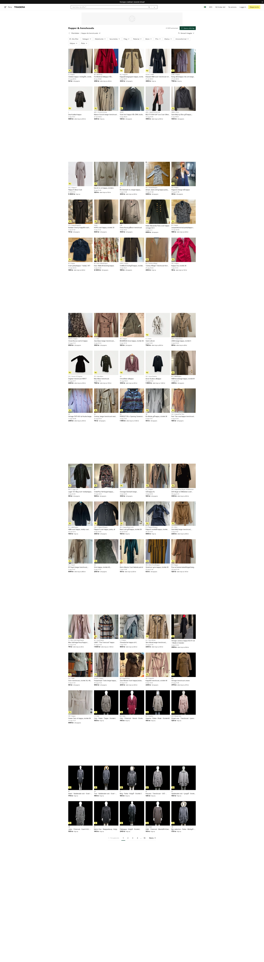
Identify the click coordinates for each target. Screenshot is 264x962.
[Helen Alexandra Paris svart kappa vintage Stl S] (158, 211)
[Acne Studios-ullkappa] (158, 363)
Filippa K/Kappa (102, 527)
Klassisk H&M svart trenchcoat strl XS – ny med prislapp (157, 77)
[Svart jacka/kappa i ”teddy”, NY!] (80, 250)
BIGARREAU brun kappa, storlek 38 (132, 341)
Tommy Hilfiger (152, 263)
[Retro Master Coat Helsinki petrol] (132, 551)
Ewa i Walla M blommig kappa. (104, 266)
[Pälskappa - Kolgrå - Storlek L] (132, 813)
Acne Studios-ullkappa (153, 379)
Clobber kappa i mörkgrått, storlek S (80, 77)
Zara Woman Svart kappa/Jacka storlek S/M (130, 681)
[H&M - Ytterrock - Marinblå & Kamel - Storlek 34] (158, 813)
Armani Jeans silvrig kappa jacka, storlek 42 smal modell (157, 190)
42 (146, 187)
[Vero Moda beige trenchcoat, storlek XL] (158, 626)
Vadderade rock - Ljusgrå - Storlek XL (183, 794)
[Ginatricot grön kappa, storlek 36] (158, 551)
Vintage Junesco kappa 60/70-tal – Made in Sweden (183, 642)
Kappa (73, 74)
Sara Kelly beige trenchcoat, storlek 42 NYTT (181, 529)
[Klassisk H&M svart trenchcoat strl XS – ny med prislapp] (158, 61)
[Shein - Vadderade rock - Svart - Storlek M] (80, 778)
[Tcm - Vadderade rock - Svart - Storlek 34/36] (106, 778)
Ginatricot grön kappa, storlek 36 (157, 567)
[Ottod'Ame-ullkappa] (132, 363)
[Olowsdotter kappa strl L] (132, 626)
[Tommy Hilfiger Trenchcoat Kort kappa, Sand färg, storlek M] (158, 250)
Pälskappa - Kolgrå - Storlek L (130, 829)
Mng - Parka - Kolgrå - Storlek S (131, 793)
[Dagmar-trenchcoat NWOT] (80, 363)
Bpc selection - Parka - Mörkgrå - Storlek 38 (182, 829)
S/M (172, 338)
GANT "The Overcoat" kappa (104, 642)
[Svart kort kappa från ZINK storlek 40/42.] (132, 98)
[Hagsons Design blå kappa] (183, 174)
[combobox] (111, 7)
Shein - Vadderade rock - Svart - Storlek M (79, 794)
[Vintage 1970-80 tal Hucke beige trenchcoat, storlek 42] (80, 400)
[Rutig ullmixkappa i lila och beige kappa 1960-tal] (183, 61)
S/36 (172, 74)
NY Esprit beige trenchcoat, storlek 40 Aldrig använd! (78, 567)
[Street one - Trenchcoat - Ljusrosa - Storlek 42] (183, 702)
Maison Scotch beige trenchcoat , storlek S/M (106, 115)
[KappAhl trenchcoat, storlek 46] (158, 665)
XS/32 (70, 338)
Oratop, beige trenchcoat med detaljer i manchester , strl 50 (104, 416)
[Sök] (149, 7)
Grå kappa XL (150, 492)
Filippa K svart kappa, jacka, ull (104, 529)
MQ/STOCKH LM (155, 112)
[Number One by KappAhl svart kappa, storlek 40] (80, 211)
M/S (95, 112)
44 (172, 414)
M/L (172, 678)
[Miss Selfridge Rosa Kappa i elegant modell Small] (80, 626)
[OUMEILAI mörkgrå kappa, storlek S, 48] (132, 250)
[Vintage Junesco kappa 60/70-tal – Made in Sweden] (183, 626)
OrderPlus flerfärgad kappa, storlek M (103, 492)
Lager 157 (75, 489)
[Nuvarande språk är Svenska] (205, 7)
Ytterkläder (75, 33)
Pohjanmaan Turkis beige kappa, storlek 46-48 (105, 681)
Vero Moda (152, 640)
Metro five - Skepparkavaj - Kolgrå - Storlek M (106, 829)
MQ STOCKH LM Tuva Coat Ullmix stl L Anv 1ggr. (157, 115)
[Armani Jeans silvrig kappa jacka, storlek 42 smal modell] (158, 174)
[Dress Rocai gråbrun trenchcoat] (132, 211)
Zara (97, 338)
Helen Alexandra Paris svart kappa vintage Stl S (157, 227)
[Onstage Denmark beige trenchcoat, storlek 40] (132, 476)
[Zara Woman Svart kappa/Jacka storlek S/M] (132, 665)
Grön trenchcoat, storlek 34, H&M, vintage (80, 681)
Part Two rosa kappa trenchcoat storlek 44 (182, 416)
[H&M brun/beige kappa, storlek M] (183, 363)
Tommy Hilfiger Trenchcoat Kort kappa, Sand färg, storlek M (157, 266)
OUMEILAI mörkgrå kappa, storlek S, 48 (131, 266)
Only (97, 716)
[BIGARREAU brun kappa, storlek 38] (132, 325)
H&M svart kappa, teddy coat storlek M (78, 529)
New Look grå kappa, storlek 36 (131, 529)
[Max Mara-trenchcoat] (106, 363)
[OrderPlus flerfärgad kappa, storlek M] (106, 476)
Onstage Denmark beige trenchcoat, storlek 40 (128, 492)
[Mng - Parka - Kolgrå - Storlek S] (132, 778)
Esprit (73, 565)
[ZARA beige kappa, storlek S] (183, 325)
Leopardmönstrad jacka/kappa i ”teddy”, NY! (182, 228)
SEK (210, 7)
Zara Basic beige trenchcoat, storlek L (104, 341)
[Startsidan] (19, 7)
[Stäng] (262, 2)
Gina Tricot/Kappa (154, 565)
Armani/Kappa (153, 187)
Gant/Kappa (100, 640)
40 (69, 225)
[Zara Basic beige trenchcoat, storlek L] (106, 325)
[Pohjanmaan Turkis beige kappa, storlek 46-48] (106, 665)
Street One (177, 716)
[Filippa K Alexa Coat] (80, 174)
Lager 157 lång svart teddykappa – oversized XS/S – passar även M (80, 492)
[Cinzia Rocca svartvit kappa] (80, 325)
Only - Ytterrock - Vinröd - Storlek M (131, 718)
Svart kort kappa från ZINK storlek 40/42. (131, 115)
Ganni (149, 338)
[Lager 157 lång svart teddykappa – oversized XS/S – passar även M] (80, 476)
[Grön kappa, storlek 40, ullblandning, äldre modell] (106, 551)
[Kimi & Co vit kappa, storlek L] (106, 174)
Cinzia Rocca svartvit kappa (77, 341)
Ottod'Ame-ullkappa (127, 379)
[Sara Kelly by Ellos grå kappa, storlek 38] (183, 98)
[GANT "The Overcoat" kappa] (106, 626)
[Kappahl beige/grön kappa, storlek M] (132, 61)
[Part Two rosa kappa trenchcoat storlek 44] (183, 400)
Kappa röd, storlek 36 (178, 266)
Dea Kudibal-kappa (74, 114)
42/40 (121, 112)
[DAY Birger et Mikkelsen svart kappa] (183, 476)
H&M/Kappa (177, 376)
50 (95, 414)
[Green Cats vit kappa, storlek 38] (80, 702)
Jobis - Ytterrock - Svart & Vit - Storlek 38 (79, 829)
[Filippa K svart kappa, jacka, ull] (106, 513)
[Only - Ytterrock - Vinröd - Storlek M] (132, 702)
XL (146, 489)
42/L (147, 112)
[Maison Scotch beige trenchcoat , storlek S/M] (106, 98)
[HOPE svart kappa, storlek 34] (106, 211)
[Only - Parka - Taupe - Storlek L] (106, 702)
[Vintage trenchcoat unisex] (183, 665)
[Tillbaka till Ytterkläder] (69, 33)
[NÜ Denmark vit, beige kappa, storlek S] (132, 174)
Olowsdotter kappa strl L (128, 642)
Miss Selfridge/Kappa (77, 640)
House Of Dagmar (76, 376)
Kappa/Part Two (179, 414)
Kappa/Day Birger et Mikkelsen (184, 489)
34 (69, 376)
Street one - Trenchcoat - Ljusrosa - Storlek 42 (183, 718)
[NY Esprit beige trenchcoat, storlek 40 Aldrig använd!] (80, 551)
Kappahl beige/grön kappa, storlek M (132, 77)
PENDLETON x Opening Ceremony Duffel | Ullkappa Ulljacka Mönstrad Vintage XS (132, 416)
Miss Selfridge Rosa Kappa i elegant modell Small (77, 643)
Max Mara (100, 376)
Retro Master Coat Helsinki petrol (131, 567)
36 (69, 187)
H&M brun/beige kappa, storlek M (182, 379)
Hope (95, 225)
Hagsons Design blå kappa (180, 190)
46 (146, 678)
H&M (152, 74)
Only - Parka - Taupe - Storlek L (105, 718)
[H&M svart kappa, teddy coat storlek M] (80, 513)
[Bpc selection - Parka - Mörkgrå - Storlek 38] (183, 813)
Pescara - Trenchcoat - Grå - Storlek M (156, 794)
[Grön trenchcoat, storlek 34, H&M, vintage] (80, 665)
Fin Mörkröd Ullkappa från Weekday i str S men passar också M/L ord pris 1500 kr (105, 77)
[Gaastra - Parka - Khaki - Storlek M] (158, 702)
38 (120, 338)
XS (120, 414)
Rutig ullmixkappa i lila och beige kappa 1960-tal (182, 77)
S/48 (121, 263)
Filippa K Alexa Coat (75, 190)
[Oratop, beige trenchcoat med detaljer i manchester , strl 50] (106, 400)
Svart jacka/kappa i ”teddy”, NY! (79, 266)
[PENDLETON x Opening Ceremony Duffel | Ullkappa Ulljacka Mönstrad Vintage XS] (132, 400)
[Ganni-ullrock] (158, 325)
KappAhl (125, 74)
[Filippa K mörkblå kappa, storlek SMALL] (158, 513)
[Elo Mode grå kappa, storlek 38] (158, 400)
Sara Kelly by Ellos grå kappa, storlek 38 (181, 115)
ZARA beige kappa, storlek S (181, 341)
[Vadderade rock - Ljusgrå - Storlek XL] (183, 778)
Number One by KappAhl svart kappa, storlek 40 (78, 228)
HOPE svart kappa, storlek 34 (104, 227)
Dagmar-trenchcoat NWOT (77, 379)
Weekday (99, 74)
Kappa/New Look (128, 527)
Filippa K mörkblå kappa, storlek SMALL (156, 529)
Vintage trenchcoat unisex (180, 680)
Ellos (177, 112)
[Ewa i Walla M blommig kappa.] (106, 250)
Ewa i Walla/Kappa (102, 263)
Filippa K (74, 187)
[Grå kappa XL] (158, 476)
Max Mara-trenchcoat (101, 379)
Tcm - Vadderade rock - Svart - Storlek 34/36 (105, 794)
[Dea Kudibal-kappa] (80, 98)
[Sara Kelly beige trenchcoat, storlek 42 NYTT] (183, 513)
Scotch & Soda (102, 112)
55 (144, 838)
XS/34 (147, 74)
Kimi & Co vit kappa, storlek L (104, 188)
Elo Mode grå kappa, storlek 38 (156, 416)
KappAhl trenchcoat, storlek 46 (156, 680)
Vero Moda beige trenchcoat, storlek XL (156, 643)
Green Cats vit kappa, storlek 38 (79, 718)
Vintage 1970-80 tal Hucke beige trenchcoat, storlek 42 (79, 416)
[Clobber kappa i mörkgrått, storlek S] (80, 61)
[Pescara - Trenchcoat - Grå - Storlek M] (158, 778)
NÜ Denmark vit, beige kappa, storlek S (130, 190)
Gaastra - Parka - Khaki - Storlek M (157, 718)
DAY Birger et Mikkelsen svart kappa (181, 492)
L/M (121, 225)
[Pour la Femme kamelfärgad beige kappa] (183, 551)
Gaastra (150, 716)
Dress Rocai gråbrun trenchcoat (131, 227)
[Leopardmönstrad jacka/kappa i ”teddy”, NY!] (183, 211)
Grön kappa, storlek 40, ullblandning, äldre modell (102, 567)
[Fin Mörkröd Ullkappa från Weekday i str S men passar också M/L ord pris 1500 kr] (106, 61)
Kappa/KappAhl (76, 225)
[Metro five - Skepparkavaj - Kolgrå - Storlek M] (106, 813)
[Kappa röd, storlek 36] (183, 250)
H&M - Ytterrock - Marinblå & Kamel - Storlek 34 (158, 829)
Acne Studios (153, 376)
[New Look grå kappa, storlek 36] (132, 513)
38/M (173, 112)
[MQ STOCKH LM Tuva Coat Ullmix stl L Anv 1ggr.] (158, 98)
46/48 (96, 678)
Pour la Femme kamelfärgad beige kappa (183, 567)
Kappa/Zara (178, 338)
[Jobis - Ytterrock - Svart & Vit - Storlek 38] (80, 813)
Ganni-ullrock (150, 341)
